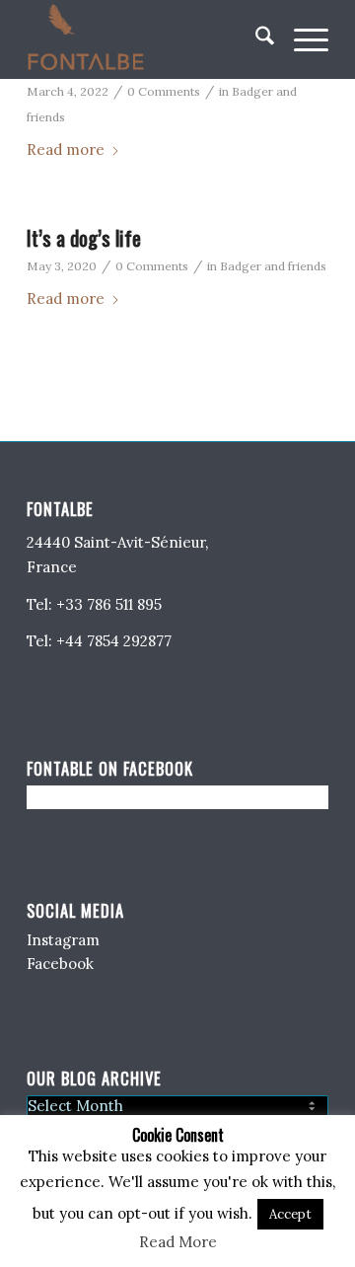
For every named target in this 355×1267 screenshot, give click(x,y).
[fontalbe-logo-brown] (147, 39)
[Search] (255, 39)
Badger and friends (273, 266)
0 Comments (163, 91)
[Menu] (301, 39)
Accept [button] (290, 1214)
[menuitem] (255, 39)
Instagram (63, 940)
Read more (66, 149)
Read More (178, 1241)
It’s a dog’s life (84, 237)
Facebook (60, 963)
